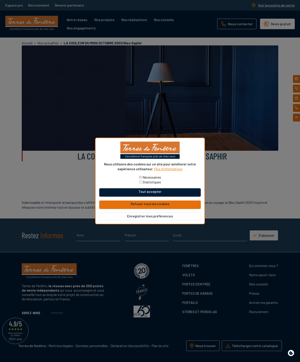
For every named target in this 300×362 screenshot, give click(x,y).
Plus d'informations (168, 169)
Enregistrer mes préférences (150, 216)
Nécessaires (152, 177)
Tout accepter (150, 192)
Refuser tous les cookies (150, 204)
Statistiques (152, 182)
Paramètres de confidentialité (292, 354)
